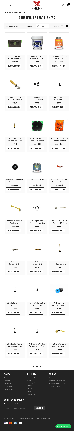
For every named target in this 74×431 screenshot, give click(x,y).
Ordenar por (30, 26)
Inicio (6, 13)
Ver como (56, 26)
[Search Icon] (10, 5)
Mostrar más (37, 367)
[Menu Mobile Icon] (5, 5)
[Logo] (37, 5)
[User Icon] (63, 5)
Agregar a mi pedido (35, 66)
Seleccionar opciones (14, 66)
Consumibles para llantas (17, 13)
